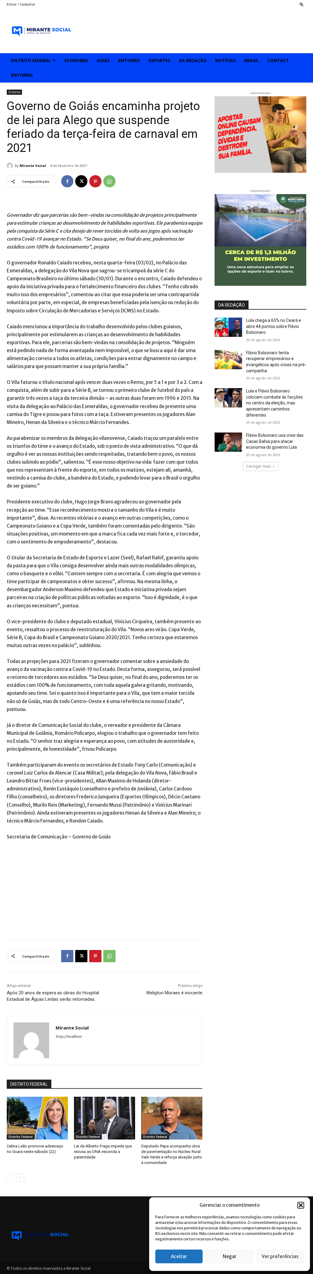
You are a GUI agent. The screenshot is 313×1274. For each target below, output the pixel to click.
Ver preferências (280, 1256)
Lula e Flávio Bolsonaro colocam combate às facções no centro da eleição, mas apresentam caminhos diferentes (274, 402)
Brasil (251, 60)
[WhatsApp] (109, 181)
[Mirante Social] (11, 166)
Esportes (159, 60)
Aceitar (179, 1256)
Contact (278, 60)
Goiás (103, 60)
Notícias (225, 60)
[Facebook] (67, 181)
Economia (76, 60)
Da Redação (193, 60)
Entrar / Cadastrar (21, 4)
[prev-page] (10, 1178)
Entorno (129, 60)
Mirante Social (33, 165)
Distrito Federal (31, 60)
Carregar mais (258, 466)
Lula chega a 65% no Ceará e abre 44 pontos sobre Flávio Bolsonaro (273, 326)
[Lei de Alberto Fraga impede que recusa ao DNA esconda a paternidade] (104, 1118)
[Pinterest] (95, 181)
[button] (301, 1205)
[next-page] (20, 1178)
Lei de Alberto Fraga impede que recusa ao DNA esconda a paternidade (103, 1151)
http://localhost (69, 1036)
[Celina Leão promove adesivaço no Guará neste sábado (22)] (37, 1118)
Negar (230, 1256)
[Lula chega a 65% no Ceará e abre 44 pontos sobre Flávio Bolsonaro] (228, 327)
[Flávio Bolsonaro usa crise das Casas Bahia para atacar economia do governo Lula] (228, 442)
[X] (81, 181)
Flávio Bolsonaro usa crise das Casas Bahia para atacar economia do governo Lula (275, 441)
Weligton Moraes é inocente (174, 993)
